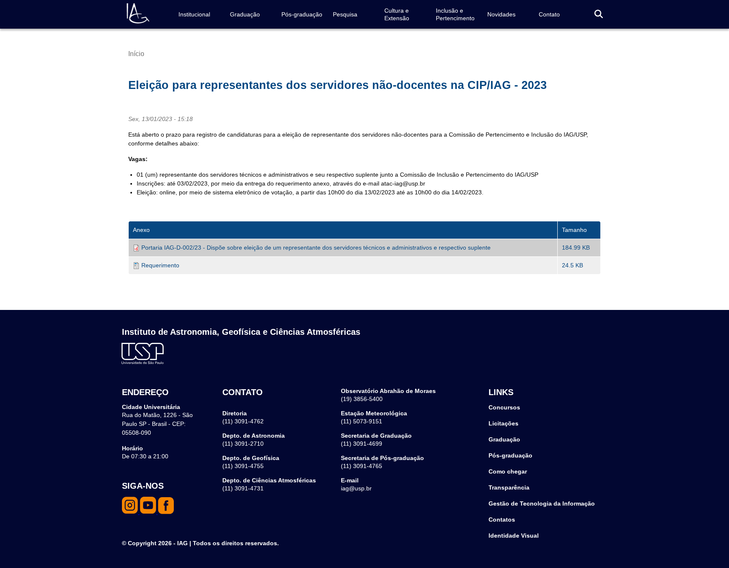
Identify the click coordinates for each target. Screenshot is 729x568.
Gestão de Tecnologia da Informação (542, 503)
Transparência (509, 487)
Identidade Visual (514, 535)
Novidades (501, 14)
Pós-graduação (301, 14)
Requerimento (160, 265)
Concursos (504, 407)
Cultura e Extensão (396, 14)
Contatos (502, 519)
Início (136, 53)
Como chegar (508, 471)
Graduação (245, 14)
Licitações (503, 423)
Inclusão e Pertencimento (455, 14)
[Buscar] (598, 14)
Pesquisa (345, 14)
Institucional (194, 14)
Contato (549, 14)
